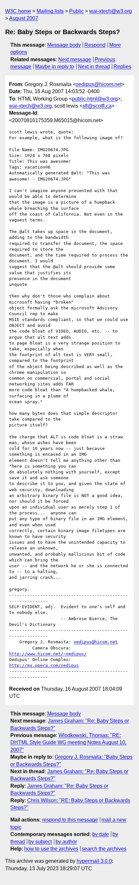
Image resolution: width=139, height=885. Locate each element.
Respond (94, 45)
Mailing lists (50, 11)
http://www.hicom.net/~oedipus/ (48, 653)
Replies (122, 66)
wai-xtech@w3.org (110, 11)
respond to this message (70, 819)
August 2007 (23, 18)
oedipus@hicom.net (99, 84)
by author (66, 841)
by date (100, 834)
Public (76, 11)
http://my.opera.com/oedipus (44, 665)
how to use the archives (51, 848)
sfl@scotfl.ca (97, 106)
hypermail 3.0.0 (94, 861)
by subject (40, 841)
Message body (64, 45)
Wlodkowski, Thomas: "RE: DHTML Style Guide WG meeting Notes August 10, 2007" (68, 743)
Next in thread (94, 66)
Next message (74, 59)
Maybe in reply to (54, 66)
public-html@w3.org (95, 99)
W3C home (18, 11)
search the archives (104, 848)
